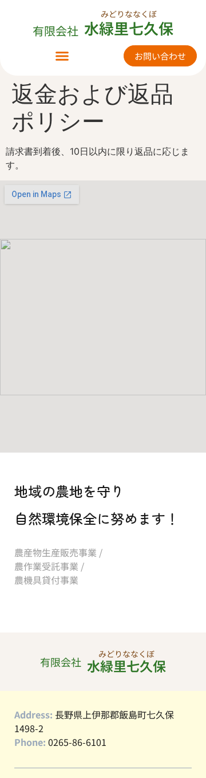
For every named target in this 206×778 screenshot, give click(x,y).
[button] (62, 56)
